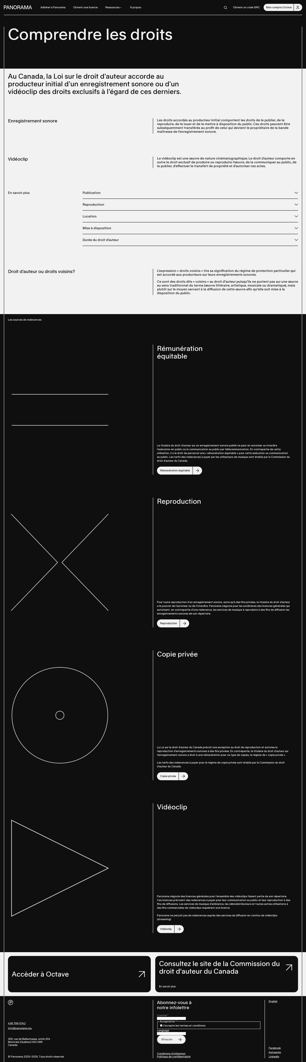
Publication (92, 193)
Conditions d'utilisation (171, 1053)
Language (163, 1030)
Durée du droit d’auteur (101, 240)
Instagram (275, 1052)
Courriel (162, 1015)
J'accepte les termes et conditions (184, 1025)
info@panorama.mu (20, 1028)
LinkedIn (274, 1056)
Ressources (112, 7)
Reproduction (93, 204)
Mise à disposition (97, 228)
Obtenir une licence (85, 7)
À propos (135, 7)
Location (90, 216)
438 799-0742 (17, 1023)
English (273, 1001)
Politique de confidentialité (173, 1056)
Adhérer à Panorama (53, 7)
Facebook (275, 1048)
